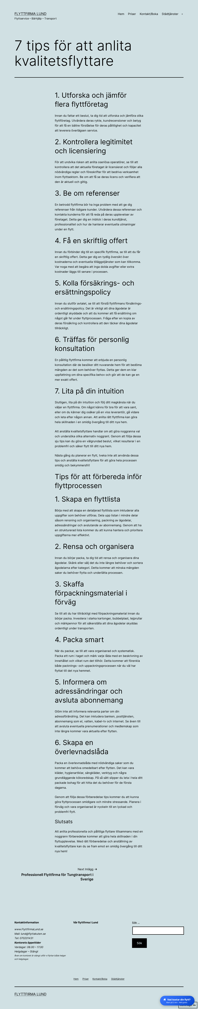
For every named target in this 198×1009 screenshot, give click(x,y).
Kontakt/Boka (149, 14)
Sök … (136, 922)
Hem (121, 14)
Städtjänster (170, 14)
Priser (132, 14)
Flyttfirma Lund (30, 14)
